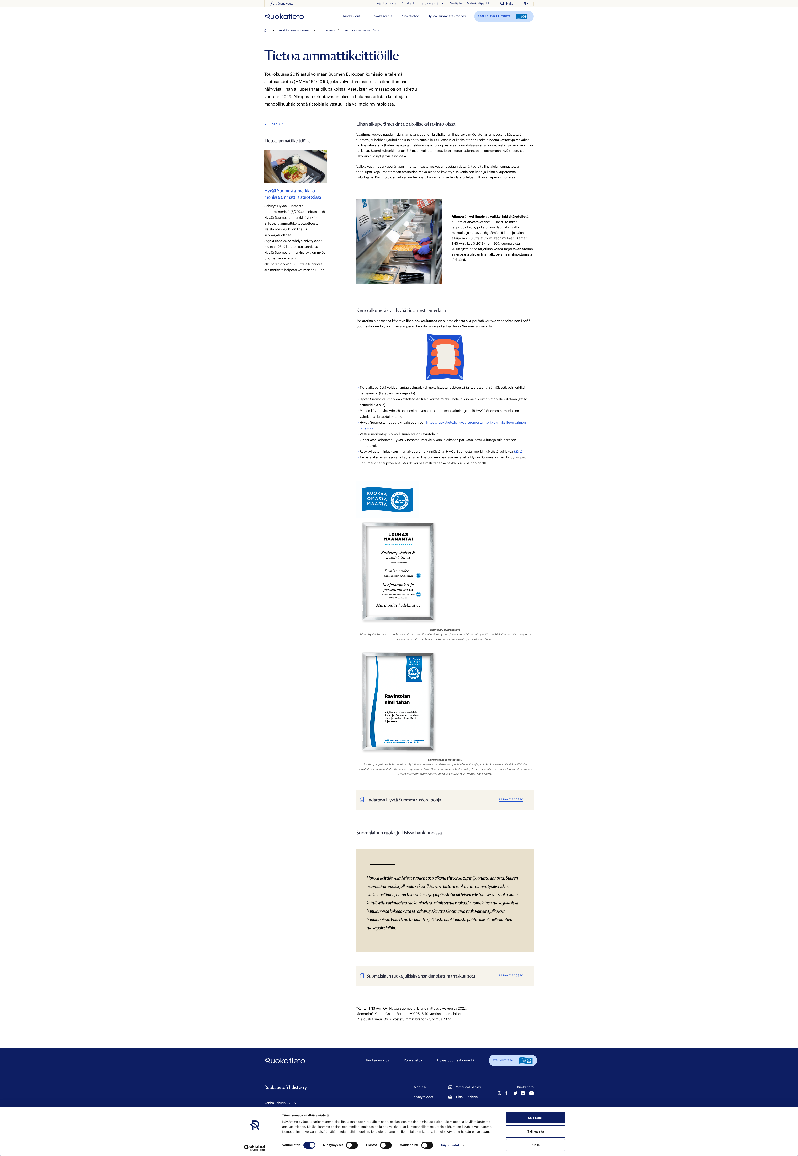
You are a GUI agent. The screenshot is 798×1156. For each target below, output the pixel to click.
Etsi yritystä (503, 1060)
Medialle (456, 3)
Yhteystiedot (423, 1097)
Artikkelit (407, 3)
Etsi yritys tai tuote (495, 16)
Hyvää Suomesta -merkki (446, 16)
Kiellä (536, 1145)
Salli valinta (535, 1131)
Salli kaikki (535, 1117)
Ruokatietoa (410, 16)
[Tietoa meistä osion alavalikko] (442, 3)
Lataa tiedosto (511, 799)
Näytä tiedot (450, 1145)
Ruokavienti (352, 16)
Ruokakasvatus (380, 16)
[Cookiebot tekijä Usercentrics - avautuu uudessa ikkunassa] (254, 1148)
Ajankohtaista (387, 3)
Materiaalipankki (478, 3)
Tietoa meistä (428, 3)
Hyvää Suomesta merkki (295, 30)
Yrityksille (327, 30)
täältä (518, 451)
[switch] (352, 1145)
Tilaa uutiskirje (467, 1097)
